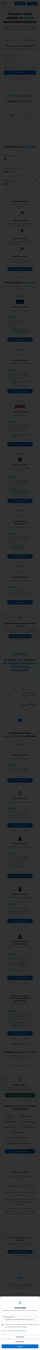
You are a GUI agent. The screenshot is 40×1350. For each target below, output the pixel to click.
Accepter (20, 1346)
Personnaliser (20, 1342)
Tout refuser (20, 1337)
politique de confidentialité (18, 1330)
